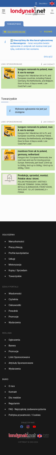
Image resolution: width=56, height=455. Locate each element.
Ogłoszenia (8, 235)
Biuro (5, 379)
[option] (26, 241)
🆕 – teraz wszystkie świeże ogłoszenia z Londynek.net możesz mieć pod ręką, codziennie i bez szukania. (31, 44)
